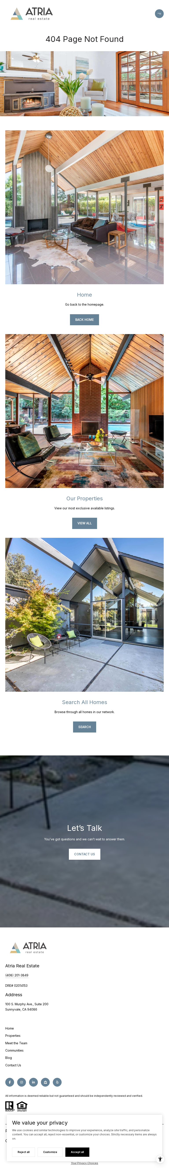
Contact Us (13, 1065)
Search (84, 727)
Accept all (77, 1152)
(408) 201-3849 (16, 975)
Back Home (84, 319)
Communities (14, 1050)
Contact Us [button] (84, 854)
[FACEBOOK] (9, 1082)
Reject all (23, 1152)
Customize (50, 1152)
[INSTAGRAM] (21, 1082)
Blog (8, 1058)
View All (84, 523)
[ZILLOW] (45, 1082)
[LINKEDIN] (33, 1082)
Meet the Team (16, 1043)
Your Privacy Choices (84, 1163)
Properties (12, 1035)
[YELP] (57, 1082)
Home (9, 1028)
